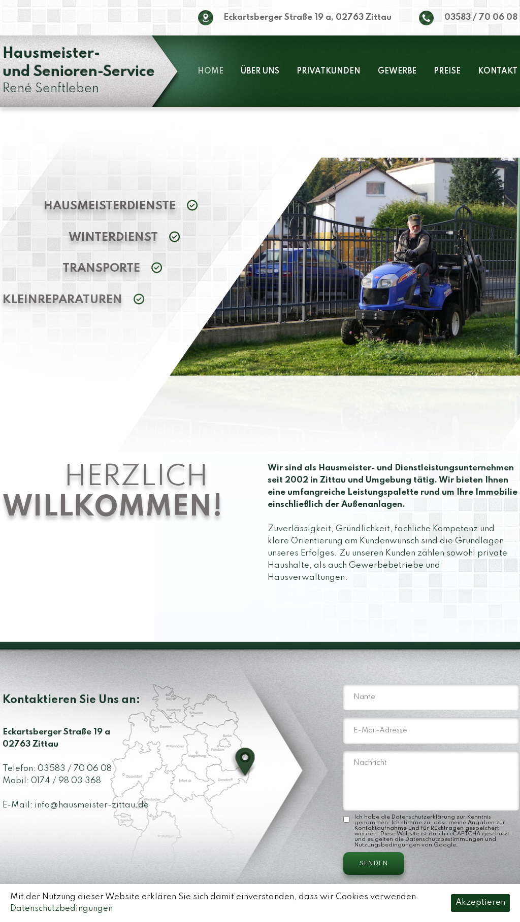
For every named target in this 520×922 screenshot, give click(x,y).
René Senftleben (79, 71)
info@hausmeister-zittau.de (92, 805)
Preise (447, 71)
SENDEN (374, 863)
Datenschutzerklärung (423, 817)
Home (210, 71)
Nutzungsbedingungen (387, 845)
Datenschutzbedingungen (61, 908)
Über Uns (260, 71)
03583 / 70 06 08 (480, 17)
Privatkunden (329, 71)
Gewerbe (397, 71)
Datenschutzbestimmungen (444, 839)
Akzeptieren (480, 902)
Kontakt (497, 71)
